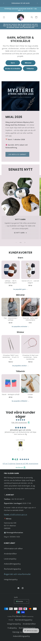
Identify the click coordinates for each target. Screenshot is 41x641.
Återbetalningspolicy (12, 569)
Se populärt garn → (20, 289)
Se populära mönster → (20, 326)
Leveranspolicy (10, 559)
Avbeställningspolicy (12, 564)
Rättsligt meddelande (21, 632)
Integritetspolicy (11, 579)
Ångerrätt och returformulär (17, 574)
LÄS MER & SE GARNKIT (17, 154)
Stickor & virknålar (12, 69)
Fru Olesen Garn (19, 616)
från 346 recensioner (19, 422)
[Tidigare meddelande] (3, 3)
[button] (4, 17)
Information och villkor (13, 548)
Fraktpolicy (12, 628)
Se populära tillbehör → (20, 401)
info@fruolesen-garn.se (15, 514)
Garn (13, 63)
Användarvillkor (10, 553)
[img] (20, 419)
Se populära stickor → (20, 366)
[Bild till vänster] (16, 242)
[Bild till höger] (25, 242)
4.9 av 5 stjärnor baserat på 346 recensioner (20, 463)
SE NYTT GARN (19, 233)
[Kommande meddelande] (37, 3)
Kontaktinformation (27, 628)
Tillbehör (30, 69)
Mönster (28, 63)
